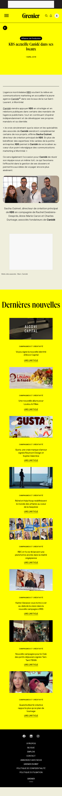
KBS (29, 92)
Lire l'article (31, 360)
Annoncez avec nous (31, 760)
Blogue (31, 748)
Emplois (31, 752)
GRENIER (31, 779)
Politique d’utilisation (31, 772)
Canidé (15, 99)
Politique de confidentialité (31, 768)
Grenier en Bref (31, 764)
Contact (31, 756)
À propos (31, 743)
